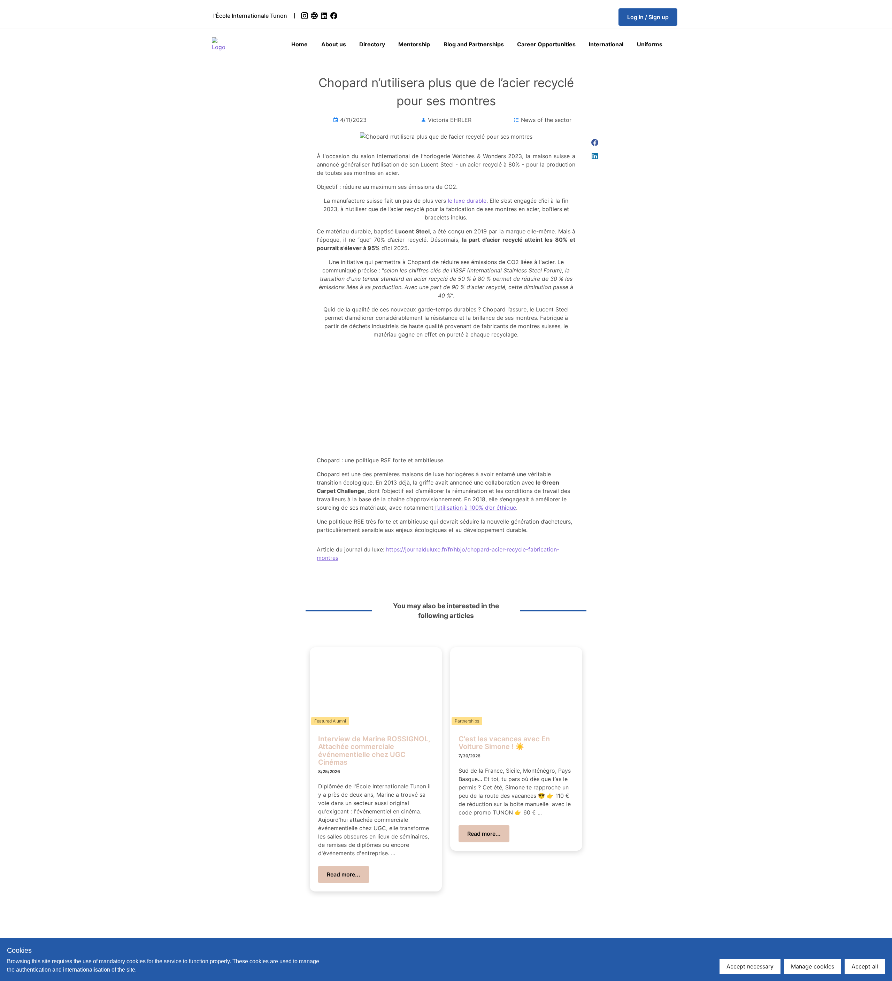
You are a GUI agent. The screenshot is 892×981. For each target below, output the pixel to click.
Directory (372, 44)
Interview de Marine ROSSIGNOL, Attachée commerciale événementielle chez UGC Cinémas (374, 751)
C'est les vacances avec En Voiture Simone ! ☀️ (504, 743)
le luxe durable (466, 200)
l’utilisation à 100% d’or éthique (474, 507)
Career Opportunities (546, 44)
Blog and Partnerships (474, 44)
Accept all (865, 966)
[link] (305, 15)
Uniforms (649, 44)
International (606, 44)
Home (299, 44)
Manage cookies (812, 966)
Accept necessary (750, 966)
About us (333, 44)
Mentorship (414, 44)
